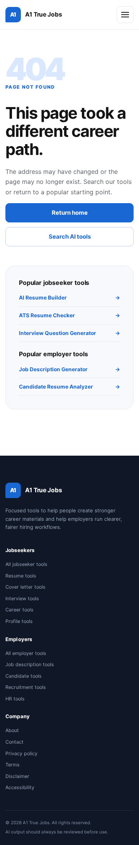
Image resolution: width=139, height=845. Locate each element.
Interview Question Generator (69, 333)
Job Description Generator (69, 369)
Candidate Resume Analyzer (69, 387)
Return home (70, 212)
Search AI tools (70, 236)
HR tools (15, 699)
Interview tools (22, 598)
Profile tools (19, 621)
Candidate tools (23, 676)
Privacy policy (21, 753)
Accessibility (19, 787)
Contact (14, 742)
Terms (12, 765)
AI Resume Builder (69, 298)
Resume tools (20, 576)
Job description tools (29, 664)
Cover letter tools (25, 587)
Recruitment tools (25, 687)
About (12, 730)
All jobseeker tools (26, 564)
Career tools (19, 610)
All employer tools (25, 653)
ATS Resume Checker (69, 315)
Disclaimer (17, 776)
